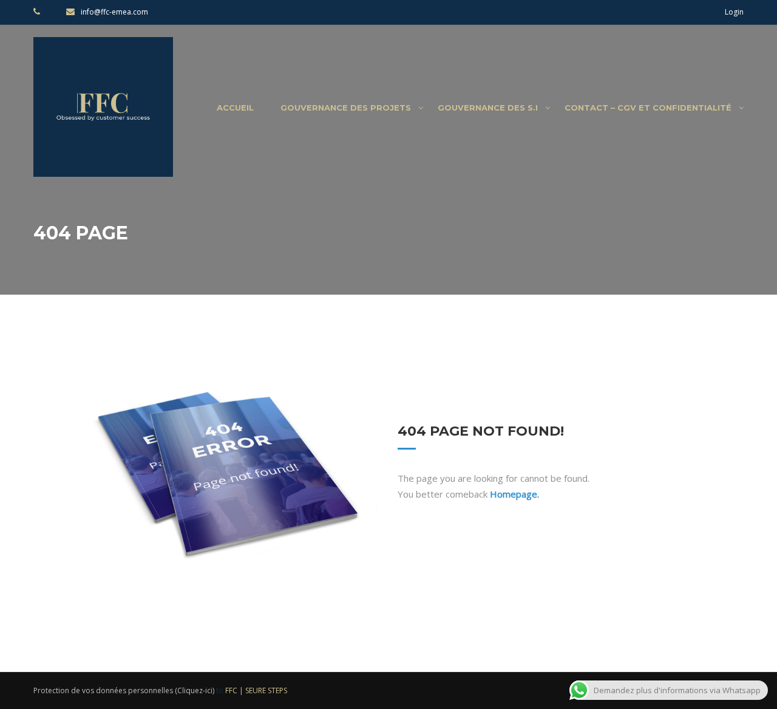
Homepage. (514, 494)
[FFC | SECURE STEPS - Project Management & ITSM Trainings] (103, 113)
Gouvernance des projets (345, 107)
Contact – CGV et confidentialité (648, 107)
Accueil (235, 107)
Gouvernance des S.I (488, 107)
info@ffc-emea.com (114, 12)
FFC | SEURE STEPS (256, 690)
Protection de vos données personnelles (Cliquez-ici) (123, 690)
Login (734, 12)
